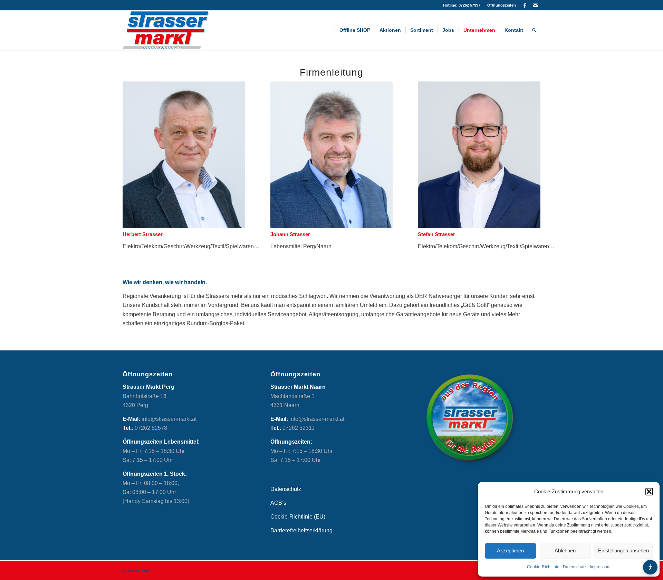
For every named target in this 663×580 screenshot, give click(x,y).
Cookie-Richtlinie (543, 566)
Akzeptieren (510, 550)
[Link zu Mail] (535, 5)
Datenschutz (574, 566)
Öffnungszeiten (501, 5)
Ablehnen (565, 550)
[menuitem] (500, 5)
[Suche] (534, 30)
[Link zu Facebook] (525, 5)
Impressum (600, 566)
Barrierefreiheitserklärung (301, 530)
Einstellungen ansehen (623, 550)
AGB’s (278, 503)
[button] (649, 491)
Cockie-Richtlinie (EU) (297, 517)
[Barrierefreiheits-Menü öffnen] (650, 567)
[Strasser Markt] (166, 30)
